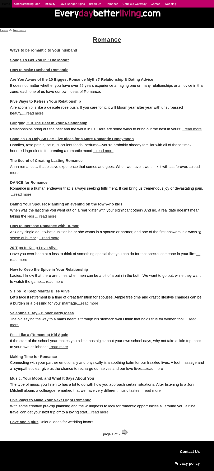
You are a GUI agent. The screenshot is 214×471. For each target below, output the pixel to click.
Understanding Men (27, 3)
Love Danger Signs (72, 3)
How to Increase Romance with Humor (44, 226)
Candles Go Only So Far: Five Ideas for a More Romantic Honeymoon (72, 139)
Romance (19, 30)
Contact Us (190, 452)
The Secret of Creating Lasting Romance (46, 161)
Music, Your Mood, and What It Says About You (52, 378)
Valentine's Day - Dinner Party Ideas (42, 313)
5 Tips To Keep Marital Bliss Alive (40, 291)
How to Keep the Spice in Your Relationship (49, 269)
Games (155, 3)
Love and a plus (24, 422)
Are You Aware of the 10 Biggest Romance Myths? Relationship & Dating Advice (81, 79)
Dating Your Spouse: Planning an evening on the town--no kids (66, 204)
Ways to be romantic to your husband (43, 50)
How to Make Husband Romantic (39, 70)
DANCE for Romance (28, 182)
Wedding (170, 3)
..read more (192, 129)
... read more (45, 216)
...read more (33, 113)
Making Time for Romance (33, 357)
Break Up (95, 3)
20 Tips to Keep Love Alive (33, 248)
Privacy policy (187, 463)
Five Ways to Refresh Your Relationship (45, 101)
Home (4, 30)
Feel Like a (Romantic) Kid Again (39, 335)
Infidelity (50, 3)
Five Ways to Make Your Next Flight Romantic (50, 400)
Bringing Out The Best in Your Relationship (48, 123)
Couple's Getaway (134, 3)
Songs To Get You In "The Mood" (39, 60)
